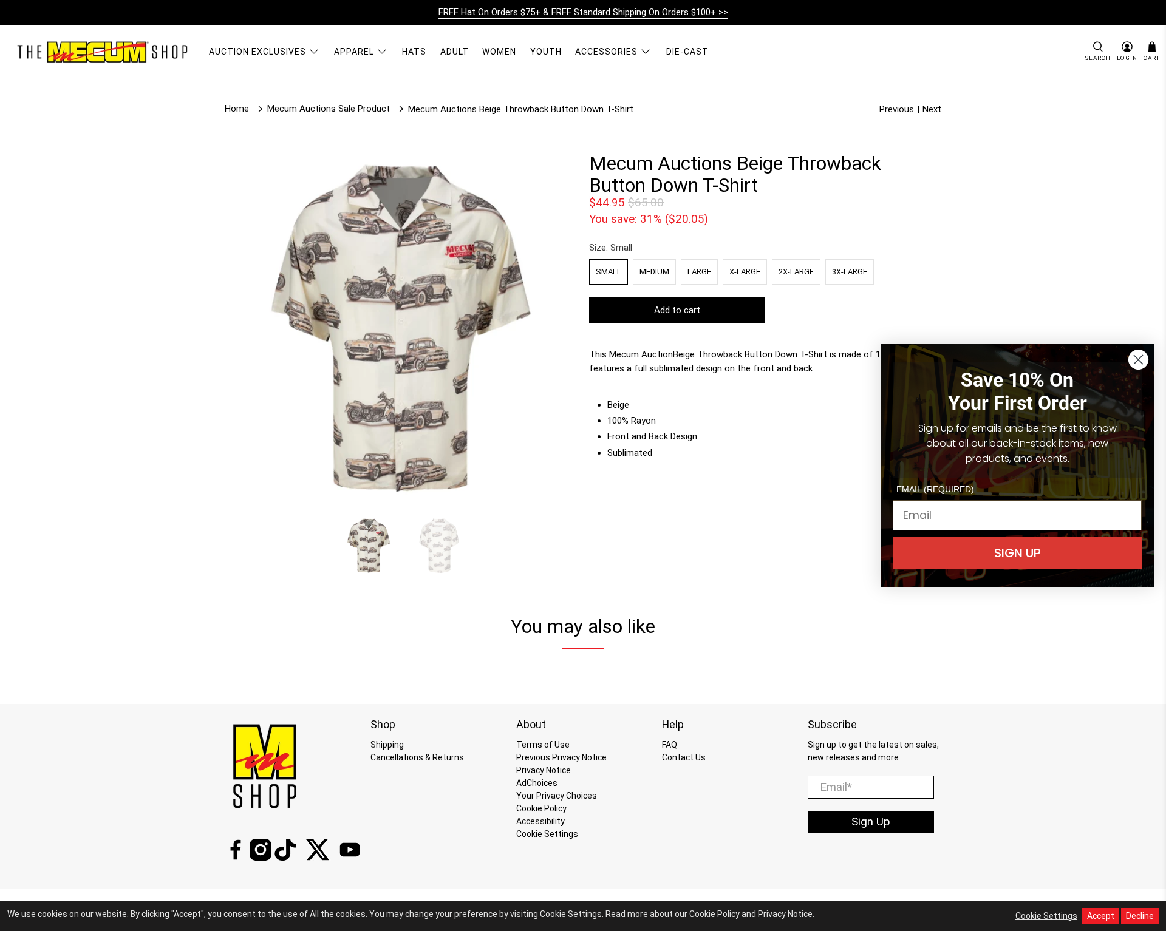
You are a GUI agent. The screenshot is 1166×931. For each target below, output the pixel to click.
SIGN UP (1017, 552)
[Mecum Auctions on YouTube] (350, 857)
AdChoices (536, 783)
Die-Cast (687, 51)
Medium (654, 271)
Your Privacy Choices (556, 796)
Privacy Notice (543, 770)
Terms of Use (543, 745)
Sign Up (870, 821)
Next (931, 109)
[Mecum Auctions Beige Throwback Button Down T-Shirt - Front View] (401, 328)
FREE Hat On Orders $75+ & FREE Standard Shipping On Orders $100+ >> (583, 12)
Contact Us (684, 757)
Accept (1100, 916)
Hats (414, 51)
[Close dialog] (1138, 359)
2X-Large (796, 271)
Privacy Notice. (786, 914)
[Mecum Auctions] (104, 52)
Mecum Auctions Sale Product (328, 108)
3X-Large (849, 271)
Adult (454, 51)
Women (499, 51)
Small (608, 271)
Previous (896, 109)
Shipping (387, 745)
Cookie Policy (541, 808)
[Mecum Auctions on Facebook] (236, 857)
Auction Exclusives (257, 51)
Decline (1140, 916)
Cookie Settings (547, 834)
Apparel (354, 51)
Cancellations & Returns (417, 757)
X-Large (744, 271)
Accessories (606, 51)
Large (699, 271)
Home (237, 108)
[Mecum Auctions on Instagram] (260, 857)
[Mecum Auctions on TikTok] (285, 857)
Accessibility (540, 821)
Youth (546, 51)
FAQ (669, 745)
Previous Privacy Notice (561, 757)
